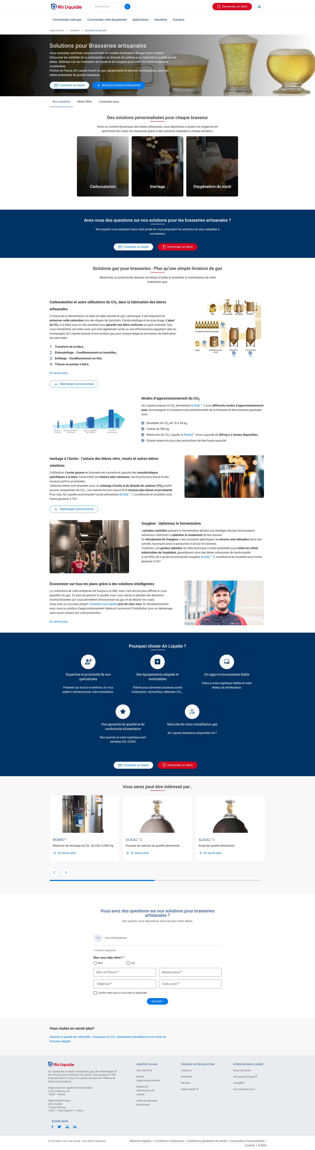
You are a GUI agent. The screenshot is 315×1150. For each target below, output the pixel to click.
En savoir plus (59, 373)
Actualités (239, 1082)
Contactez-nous (109, 101)
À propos (178, 19)
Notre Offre (84, 101)
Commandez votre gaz (66, 19)
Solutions (186, 1070)
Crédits (262, 1145)
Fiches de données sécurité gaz (146, 1102)
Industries (160, 19)
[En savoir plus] (84, 814)
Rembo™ (189, 434)
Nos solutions (61, 101)
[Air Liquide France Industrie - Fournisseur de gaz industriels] (66, 6)
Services (185, 1082)
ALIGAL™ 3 (208, 557)
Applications (141, 19)
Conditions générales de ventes (207, 1141)
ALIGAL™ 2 (198, 405)
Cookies (250, 1145)
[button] (54, 872)
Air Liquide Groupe (244, 1076)
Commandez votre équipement (107, 19)
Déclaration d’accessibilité (247, 1141)
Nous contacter (242, 1070)
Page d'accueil (57, 30)
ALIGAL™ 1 (126, 494)
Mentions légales (140, 1141)
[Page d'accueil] (61, 1064)
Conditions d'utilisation (169, 1141)
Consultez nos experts (103, 604)
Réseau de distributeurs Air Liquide (145, 1090)
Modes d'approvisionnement (148, 1078)
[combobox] (111, 6)
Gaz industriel (144, 1070)
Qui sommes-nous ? (244, 1089)
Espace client (188, 1089)
